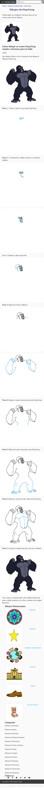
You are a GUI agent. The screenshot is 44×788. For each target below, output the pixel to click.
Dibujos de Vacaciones (12, 769)
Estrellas (33, 629)
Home (4, 6)
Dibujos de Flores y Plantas (14, 745)
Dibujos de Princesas (12, 765)
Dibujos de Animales (12, 725)
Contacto (11, 786)
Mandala (33, 610)
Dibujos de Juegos (11, 753)
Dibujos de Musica (11, 757)
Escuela (32, 667)
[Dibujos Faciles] (8, 2)
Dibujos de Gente (10, 749)
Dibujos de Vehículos (12, 773)
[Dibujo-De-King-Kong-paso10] (11, 31)
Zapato (32, 686)
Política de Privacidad (36, 786)
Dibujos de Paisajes (11, 761)
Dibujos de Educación (15, 6)
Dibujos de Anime (11, 729)
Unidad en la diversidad (33, 648)
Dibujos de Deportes (12, 733)
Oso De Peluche (32, 705)
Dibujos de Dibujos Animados (15, 737)
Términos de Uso (22, 786)
